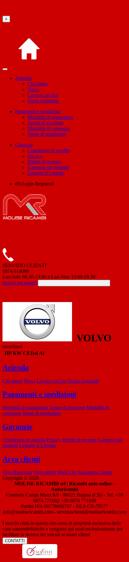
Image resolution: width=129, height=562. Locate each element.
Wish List (66, 472)
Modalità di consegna (49, 128)
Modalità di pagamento (50, 117)
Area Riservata (17, 472)
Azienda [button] (23, 78)
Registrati (44, 183)
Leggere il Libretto (46, 173)
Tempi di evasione (46, 122)
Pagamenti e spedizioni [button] (37, 111)
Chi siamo (38, 83)
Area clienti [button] (21, 459)
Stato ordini (44, 472)
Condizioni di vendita (49, 150)
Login (28, 183)
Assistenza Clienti (94, 472)
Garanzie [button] (24, 144)
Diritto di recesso (44, 161)
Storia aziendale (43, 100)
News (33, 89)
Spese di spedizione (47, 134)
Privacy (35, 156)
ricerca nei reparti (20, 282)
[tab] (64, 367)
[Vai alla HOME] (29, 67)
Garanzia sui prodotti (48, 167)
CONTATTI (15, 540)
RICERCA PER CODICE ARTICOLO (74, 283)
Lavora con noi (43, 95)
